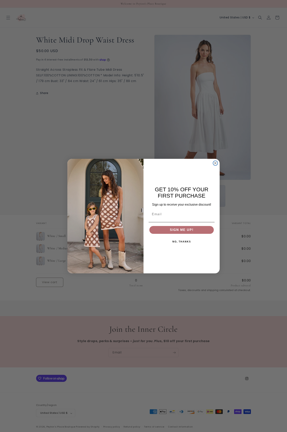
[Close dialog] (215, 163)
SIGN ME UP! (181, 229)
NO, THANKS (181, 241)
